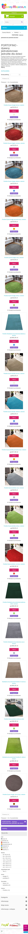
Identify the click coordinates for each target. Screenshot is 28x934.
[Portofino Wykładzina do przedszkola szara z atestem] (14, 630)
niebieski (6, 846)
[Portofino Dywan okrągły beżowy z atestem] (14, 93)
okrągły (5, 876)
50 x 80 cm (6, 854)
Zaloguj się (14, 12)
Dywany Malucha (6, 32)
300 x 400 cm (7, 865)
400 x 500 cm (7, 867)
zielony (5, 848)
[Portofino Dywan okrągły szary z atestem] (14, 246)
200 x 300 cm (7, 863)
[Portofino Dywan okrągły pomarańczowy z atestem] (14, 208)
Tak (4, 871)
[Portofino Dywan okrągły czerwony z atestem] (14, 131)
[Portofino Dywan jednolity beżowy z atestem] (14, 362)
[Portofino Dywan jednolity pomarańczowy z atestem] (14, 438)
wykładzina (6, 885)
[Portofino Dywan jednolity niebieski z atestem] (14, 400)
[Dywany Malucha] (14, 6)
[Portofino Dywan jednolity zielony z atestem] (14, 514)
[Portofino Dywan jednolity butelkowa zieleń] (14, 707)
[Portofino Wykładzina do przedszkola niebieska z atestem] (14, 322)
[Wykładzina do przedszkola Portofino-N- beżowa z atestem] (14, 670)
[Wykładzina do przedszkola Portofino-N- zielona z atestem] (14, 745)
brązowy (5, 849)
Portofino (6, 890)
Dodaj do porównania (15, 119)
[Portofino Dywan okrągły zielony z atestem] (14, 284)
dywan (5, 883)
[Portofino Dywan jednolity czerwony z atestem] (14, 552)
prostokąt (6, 878)
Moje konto (5, 905)
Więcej (3, 67)
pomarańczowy (7, 844)
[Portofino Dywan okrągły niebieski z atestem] (14, 170)
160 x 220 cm (7, 862)
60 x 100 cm (7, 856)
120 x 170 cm (7, 860)
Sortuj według (5, 74)
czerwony (6, 842)
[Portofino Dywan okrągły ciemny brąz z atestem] (14, 783)
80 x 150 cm (7, 858)
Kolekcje (16, 32)
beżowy (5, 840)
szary (5, 839)
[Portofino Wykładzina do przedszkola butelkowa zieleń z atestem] (14, 590)
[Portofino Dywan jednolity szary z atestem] (14, 476)
